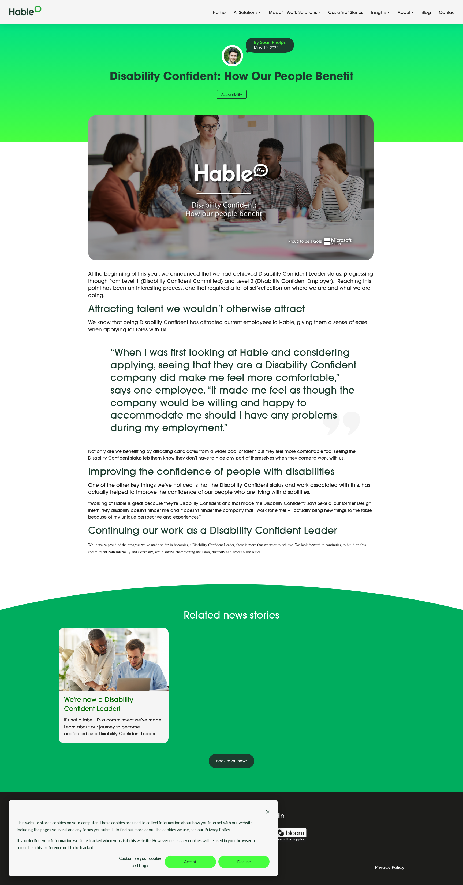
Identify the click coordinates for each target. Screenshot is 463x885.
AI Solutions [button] (245, 13)
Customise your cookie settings (140, 862)
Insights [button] (378, 13)
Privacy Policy (389, 868)
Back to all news (231, 762)
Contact (447, 13)
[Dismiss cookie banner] (268, 811)
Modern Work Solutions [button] (293, 13)
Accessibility (231, 95)
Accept (190, 861)
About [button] (404, 13)
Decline (244, 861)
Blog (426, 13)
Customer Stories (345, 13)
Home (219, 13)
